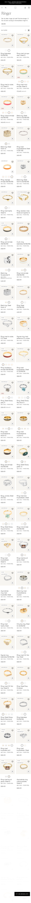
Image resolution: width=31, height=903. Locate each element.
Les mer (3, 23)
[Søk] (6, 8)
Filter (5, 30)
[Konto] (25, 8)
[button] (6, 50)
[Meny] (2, 8)
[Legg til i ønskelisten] (12, 35)
